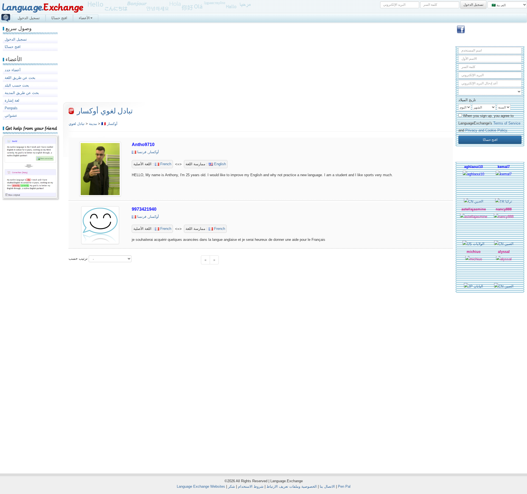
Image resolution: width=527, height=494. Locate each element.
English (219, 164)
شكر (231, 486)
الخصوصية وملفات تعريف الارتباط (292, 486)
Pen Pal (344, 486)
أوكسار (153, 152)
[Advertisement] (490, 380)
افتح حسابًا (59, 18)
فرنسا (141, 152)
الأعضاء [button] (84, 18)
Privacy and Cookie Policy (486, 130)
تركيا (508, 201)
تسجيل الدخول (29, 18)
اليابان (478, 286)
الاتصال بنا (327, 486)
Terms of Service (506, 123)
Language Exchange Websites (201, 486)
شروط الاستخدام (251, 486)
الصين (478, 201)
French (165, 164)
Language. (42, 7)
